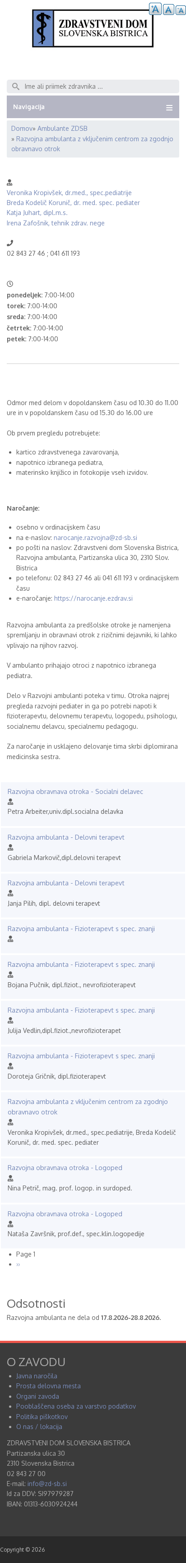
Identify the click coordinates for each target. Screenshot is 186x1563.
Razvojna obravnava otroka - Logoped (65, 1167)
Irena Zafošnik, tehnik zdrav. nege (56, 223)
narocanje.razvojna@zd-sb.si (95, 537)
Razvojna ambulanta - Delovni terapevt (66, 837)
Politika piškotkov (42, 1416)
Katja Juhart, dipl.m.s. (37, 212)
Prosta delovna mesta (48, 1386)
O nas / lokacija (39, 1426)
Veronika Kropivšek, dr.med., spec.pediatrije (69, 192)
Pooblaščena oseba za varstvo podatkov (76, 1406)
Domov (22, 128)
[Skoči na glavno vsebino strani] (93, 48)
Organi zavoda (37, 1396)
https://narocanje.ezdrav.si (93, 598)
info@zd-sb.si (47, 1483)
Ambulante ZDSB (62, 128)
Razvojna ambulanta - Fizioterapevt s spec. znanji (81, 928)
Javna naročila (36, 1376)
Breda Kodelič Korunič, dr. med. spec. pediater (73, 202)
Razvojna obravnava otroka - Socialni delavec (75, 791)
